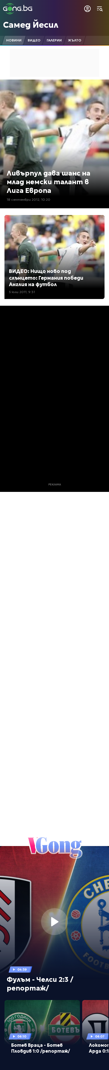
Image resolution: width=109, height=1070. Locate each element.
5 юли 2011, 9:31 (22, 292)
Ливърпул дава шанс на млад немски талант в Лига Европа (48, 182)
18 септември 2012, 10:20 (28, 199)
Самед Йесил (30, 25)
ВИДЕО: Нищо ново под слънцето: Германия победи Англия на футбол (46, 278)
